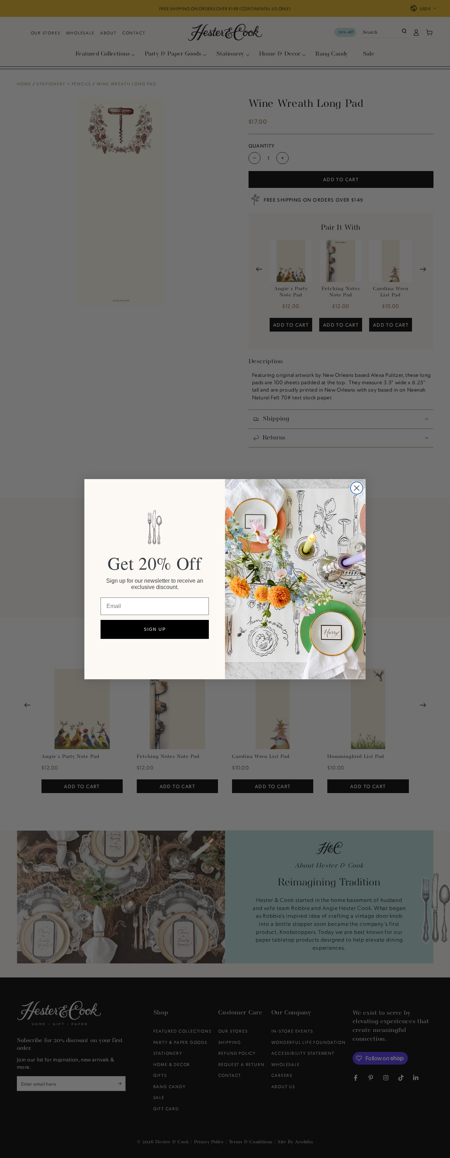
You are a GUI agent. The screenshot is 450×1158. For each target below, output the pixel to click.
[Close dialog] (357, 488)
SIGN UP (155, 629)
